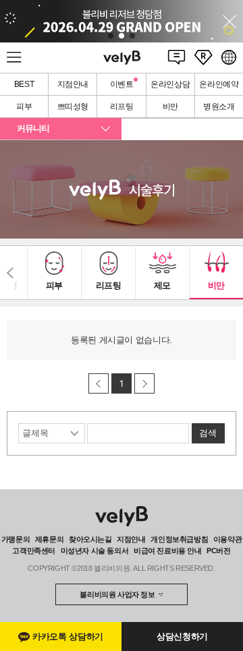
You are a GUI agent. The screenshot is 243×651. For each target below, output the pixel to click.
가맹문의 (15, 539)
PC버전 (218, 551)
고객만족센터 (33, 551)
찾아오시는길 (90, 539)
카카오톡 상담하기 (67, 636)
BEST (24, 84)
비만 (170, 106)
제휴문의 (49, 539)
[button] (110, 35)
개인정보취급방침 (179, 539)
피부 (24, 106)
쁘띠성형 (72, 106)
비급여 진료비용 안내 (168, 551)
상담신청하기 (182, 636)
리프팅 (122, 106)
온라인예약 (218, 84)
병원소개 (218, 106)
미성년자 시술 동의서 (95, 551)
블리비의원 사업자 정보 (117, 594)
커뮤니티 (33, 128)
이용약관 (227, 539)
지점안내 (72, 84)
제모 (162, 285)
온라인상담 (170, 84)
